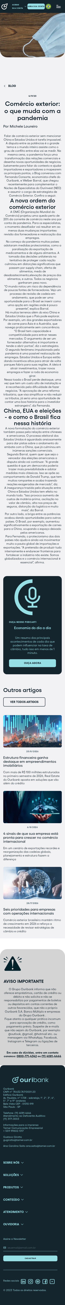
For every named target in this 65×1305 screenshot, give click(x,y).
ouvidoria (11, 1224)
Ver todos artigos (24, 701)
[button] (48, 6)
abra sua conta (36, 6)
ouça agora (32, 663)
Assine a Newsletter (14, 1239)
